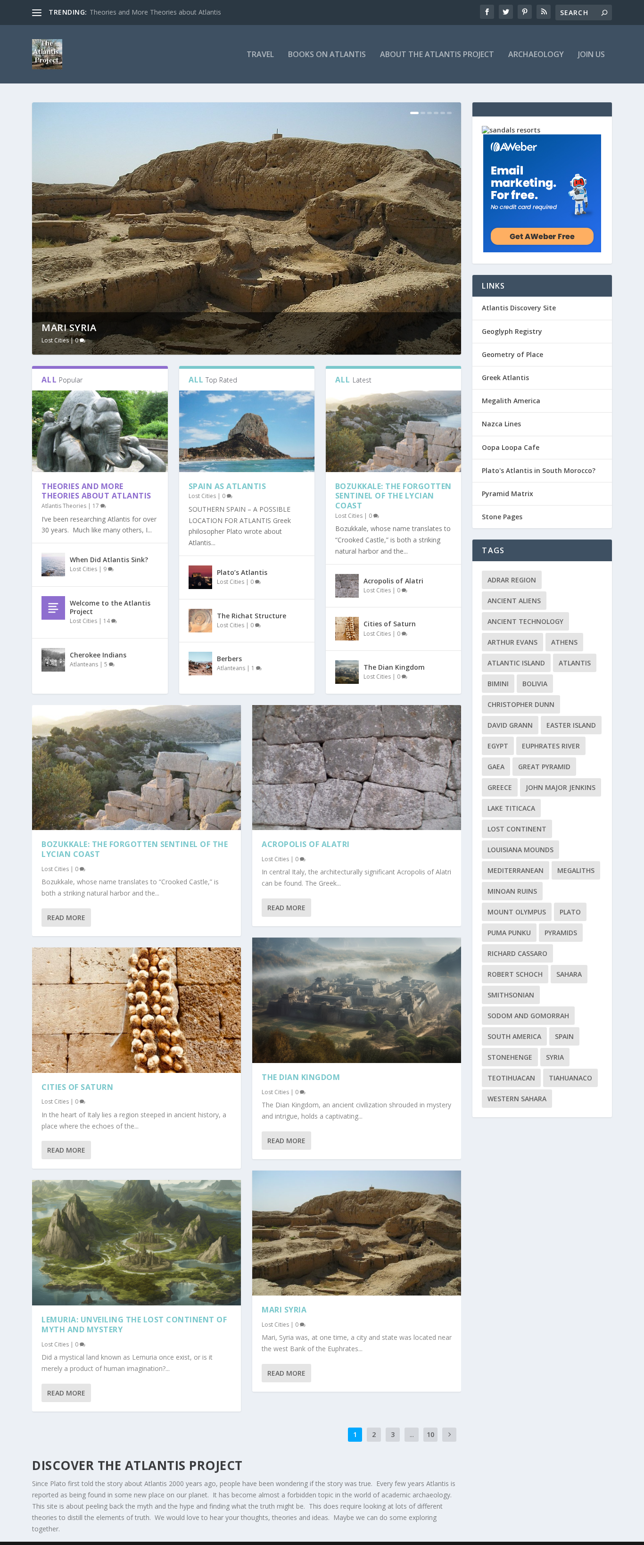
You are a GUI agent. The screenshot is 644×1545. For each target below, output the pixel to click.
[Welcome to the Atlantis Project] (53, 608)
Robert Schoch (515, 974)
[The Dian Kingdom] (347, 672)
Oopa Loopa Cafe (510, 447)
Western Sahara (516, 1098)
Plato (570, 911)
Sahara (569, 974)
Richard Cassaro (517, 953)
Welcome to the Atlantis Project (110, 607)
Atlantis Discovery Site (519, 307)
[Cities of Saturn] (347, 628)
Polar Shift (72, 327)
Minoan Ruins (512, 891)
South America (514, 1036)
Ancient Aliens (514, 600)
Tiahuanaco (570, 1077)
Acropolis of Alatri (393, 580)
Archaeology (536, 54)
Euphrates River (551, 745)
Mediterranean (515, 870)
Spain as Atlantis (227, 486)
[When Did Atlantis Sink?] (53, 564)
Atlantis (575, 662)
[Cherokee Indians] (53, 660)
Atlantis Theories (63, 506)
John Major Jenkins (560, 787)
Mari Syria (284, 1309)
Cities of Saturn (389, 623)
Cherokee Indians (98, 654)
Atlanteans (84, 664)
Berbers (229, 658)
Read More (66, 917)
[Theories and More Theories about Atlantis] (99, 431)
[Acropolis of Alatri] (347, 586)
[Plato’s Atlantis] (200, 577)
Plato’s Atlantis (242, 572)
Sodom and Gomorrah (528, 1015)
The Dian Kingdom (394, 667)
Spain (564, 1036)
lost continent (516, 828)
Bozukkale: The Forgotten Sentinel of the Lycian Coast (393, 496)
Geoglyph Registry (512, 331)
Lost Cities (55, 340)
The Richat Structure (251, 615)
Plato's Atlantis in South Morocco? (538, 470)
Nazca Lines (501, 423)
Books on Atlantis (327, 54)
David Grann (510, 725)
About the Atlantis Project (437, 54)
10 (430, 1434)
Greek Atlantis (505, 377)
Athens (564, 642)
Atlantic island (516, 662)
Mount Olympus (516, 911)
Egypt (497, 745)
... (412, 1434)
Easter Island (571, 725)
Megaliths (575, 870)
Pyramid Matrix (507, 493)
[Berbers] (200, 663)
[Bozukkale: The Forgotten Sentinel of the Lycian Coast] (393, 431)
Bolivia (534, 683)
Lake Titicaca (511, 808)
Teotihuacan (511, 1077)
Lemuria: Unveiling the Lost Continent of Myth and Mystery (134, 1324)
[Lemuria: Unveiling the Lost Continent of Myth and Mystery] (136, 1242)
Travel (260, 54)
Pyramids (561, 932)
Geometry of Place (512, 354)
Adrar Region (511, 579)
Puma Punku (509, 932)
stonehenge (509, 1057)
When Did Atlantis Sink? (125, 12)
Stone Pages (502, 516)
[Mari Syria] (356, 1233)
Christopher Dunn (520, 704)
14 (107, 621)
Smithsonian (510, 994)
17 (96, 506)
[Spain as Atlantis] (246, 431)
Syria (555, 1057)
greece (499, 787)
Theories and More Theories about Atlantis (96, 491)
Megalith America (511, 400)
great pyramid (544, 766)
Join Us (591, 54)
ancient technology (525, 621)
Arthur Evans (512, 642)
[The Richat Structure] (200, 620)
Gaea (495, 766)
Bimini (498, 683)
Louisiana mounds (520, 849)
